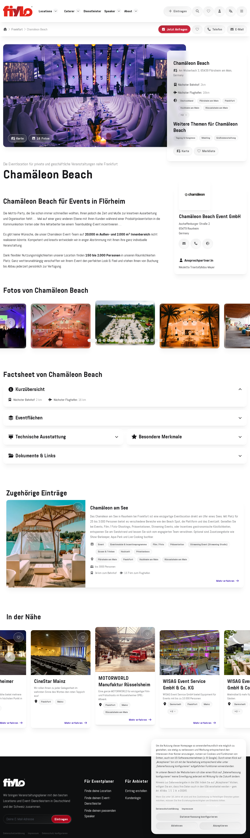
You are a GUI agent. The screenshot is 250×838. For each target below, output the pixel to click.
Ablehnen (177, 825)
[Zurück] (10, 323)
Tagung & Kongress (185, 138)
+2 (182, 115)
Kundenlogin (133, 798)
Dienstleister (92, 11)
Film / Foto (158, 544)
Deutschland (186, 101)
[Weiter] (240, 323)
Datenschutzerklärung (14, 833)
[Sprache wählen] (230, 11)
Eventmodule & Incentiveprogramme (128, 544)
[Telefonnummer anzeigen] (196, 243)
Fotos (43, 138)
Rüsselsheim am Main (217, 108)
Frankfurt (17, 29)
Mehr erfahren (225, 580)
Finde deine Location (97, 791)
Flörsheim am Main (209, 101)
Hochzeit (125, 551)
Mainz (60, 702)
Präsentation (177, 544)
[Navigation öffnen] (242, 11)
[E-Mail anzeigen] (184, 243)
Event (101, 544)
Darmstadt (175, 704)
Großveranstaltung (226, 138)
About (128, 11)
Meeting (206, 138)
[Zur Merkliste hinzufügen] (197, 29)
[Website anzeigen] (208, 243)
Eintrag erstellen (136, 791)
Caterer (69, 11)
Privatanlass (143, 551)
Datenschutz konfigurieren (55, 833)
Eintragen (180, 11)
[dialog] (198, 786)
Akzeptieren (220, 825)
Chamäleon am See (109, 508)
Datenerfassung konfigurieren (199, 816)
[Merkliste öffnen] (208, 11)
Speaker (109, 11)
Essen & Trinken (106, 551)
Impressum (33, 833)
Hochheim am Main (189, 108)
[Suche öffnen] (197, 11)
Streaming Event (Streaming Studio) (208, 544)
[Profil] (219, 11)
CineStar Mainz (49, 681)
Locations (45, 11)
